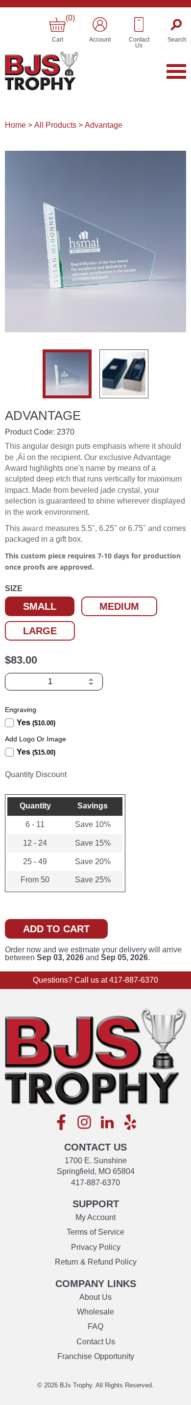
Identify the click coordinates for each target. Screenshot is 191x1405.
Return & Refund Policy (96, 1262)
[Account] (100, 24)
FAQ (95, 1326)
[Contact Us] (139, 24)
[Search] (177, 24)
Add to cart (56, 928)
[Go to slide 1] (67, 373)
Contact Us (95, 1341)
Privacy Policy (95, 1247)
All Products (55, 125)
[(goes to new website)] (61, 1122)
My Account (95, 1217)
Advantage (103, 125)
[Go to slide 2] (123, 373)
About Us (95, 1297)
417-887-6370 (133, 980)
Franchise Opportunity (95, 1356)
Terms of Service (95, 1232)
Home (15, 125)
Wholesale (95, 1312)
